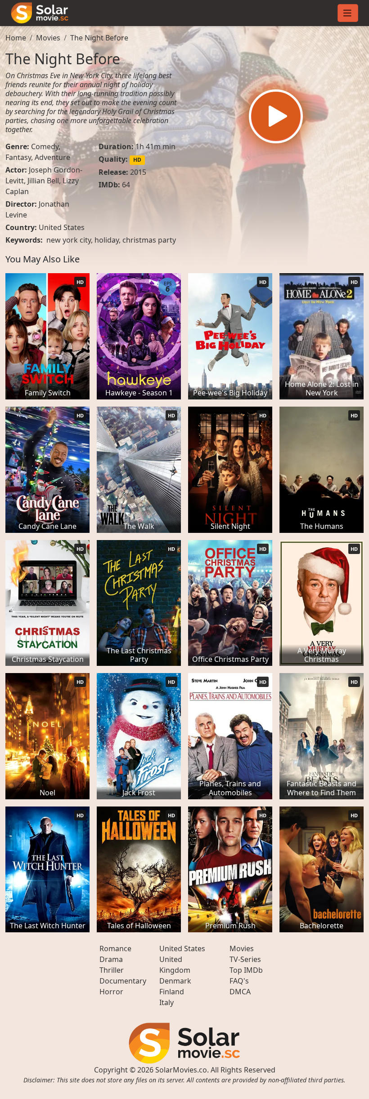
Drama (111, 959)
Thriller (111, 970)
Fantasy (18, 157)
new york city (68, 240)
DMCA (240, 992)
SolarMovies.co (181, 1070)
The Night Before (99, 38)
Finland (171, 992)
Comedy (44, 146)
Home (15, 38)
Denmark (175, 981)
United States (62, 227)
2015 (138, 172)
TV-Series (245, 959)
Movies (48, 38)
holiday (106, 240)
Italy (166, 1002)
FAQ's (239, 981)
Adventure (52, 157)
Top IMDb (246, 970)
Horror (111, 992)
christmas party (149, 240)
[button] (276, 116)
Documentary (122, 981)
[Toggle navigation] (348, 13)
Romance (115, 948)
